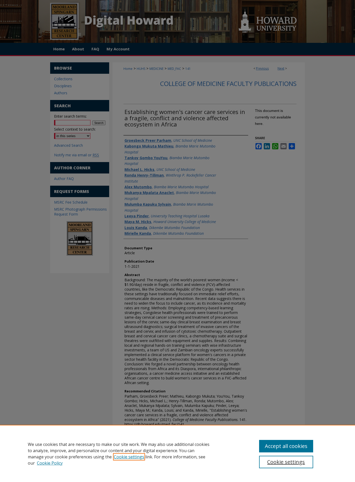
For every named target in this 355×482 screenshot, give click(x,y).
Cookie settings (129, 457)
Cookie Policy (50, 463)
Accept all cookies (286, 446)
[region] (177, 453)
